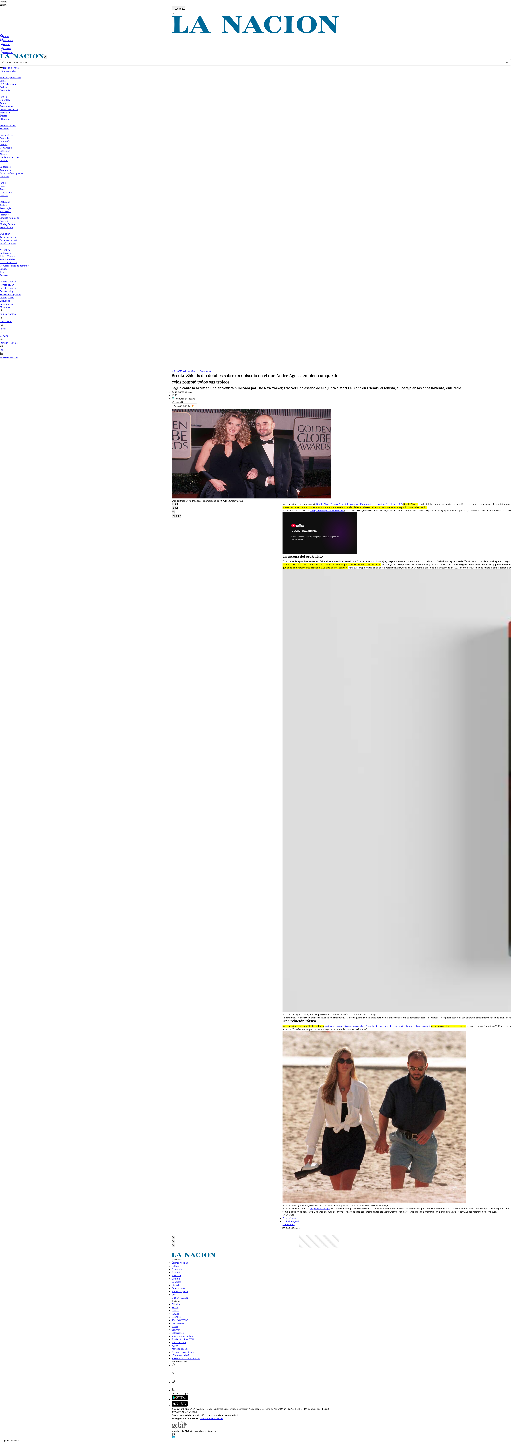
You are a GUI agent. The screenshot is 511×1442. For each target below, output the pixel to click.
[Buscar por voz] (507, 62)
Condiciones (206, 1418)
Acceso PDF (6, 249)
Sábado (4, 268)
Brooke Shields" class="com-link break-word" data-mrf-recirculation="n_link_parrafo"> (367, 504)
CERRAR (3, 2)
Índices (3, 115)
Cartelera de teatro (9, 240)
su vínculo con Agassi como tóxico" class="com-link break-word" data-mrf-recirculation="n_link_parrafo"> (394, 1026)
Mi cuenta (8, 52)
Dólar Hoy (5, 99)
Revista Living (7, 291)
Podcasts (4, 221)
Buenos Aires (6, 135)
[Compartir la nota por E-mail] (179, 516)
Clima (3, 80)
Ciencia (3, 154)
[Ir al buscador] (174, 13)
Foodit (6, 44)
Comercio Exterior (9, 109)
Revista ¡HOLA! (7, 284)
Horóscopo (5, 211)
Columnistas (6, 170)
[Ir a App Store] (180, 1405)
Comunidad (6, 147)
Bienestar (5, 150)
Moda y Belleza (7, 224)
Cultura (3, 144)
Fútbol (3, 182)
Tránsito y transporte (10, 77)
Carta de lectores (8, 262)
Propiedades (6, 106)
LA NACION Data (8, 84)
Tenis (2, 189)
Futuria (3, 96)
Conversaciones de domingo (14, 265)
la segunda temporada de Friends (327, 510)
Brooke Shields (290, 1218)
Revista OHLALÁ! (8, 281)
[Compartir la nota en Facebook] (173, 516)
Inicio (6, 36)
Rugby (3, 186)
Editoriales (5, 166)
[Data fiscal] (173, 1437)
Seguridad (5, 138)
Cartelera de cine (8, 237)
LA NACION (178, 371)
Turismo (4, 205)
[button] (255, 206)
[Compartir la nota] (173, 508)
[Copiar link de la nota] (173, 512)
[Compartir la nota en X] (176, 516)
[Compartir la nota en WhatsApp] (176, 508)
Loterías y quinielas (9, 217)
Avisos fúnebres (8, 256)
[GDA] (179, 1428)
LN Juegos (5, 201)
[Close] (173, 1237)
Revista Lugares (8, 288)
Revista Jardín (7, 297)
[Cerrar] (45, 57)
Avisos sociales (7, 259)
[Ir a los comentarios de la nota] (176, 504)
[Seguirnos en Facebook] (173, 1365)
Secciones (8, 40)
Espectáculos (191, 371)
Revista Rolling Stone (10, 294)
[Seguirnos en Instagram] (173, 1382)
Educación (5, 141)
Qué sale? (5, 233)
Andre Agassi (292, 1221)
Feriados (4, 214)
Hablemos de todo (9, 157)
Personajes (204, 371)
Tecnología (5, 208)
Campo (3, 103)
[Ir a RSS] (173, 1390)
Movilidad (5, 112)
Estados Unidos (8, 125)
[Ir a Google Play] (180, 1399)
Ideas (2, 272)
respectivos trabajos (320, 1208)
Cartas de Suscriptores (11, 173)
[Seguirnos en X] (173, 1373)
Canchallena (6, 192)
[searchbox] (254, 62)
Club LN (7, 48)
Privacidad (217, 1418)
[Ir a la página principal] (255, 32)
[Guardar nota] (173, 504)
